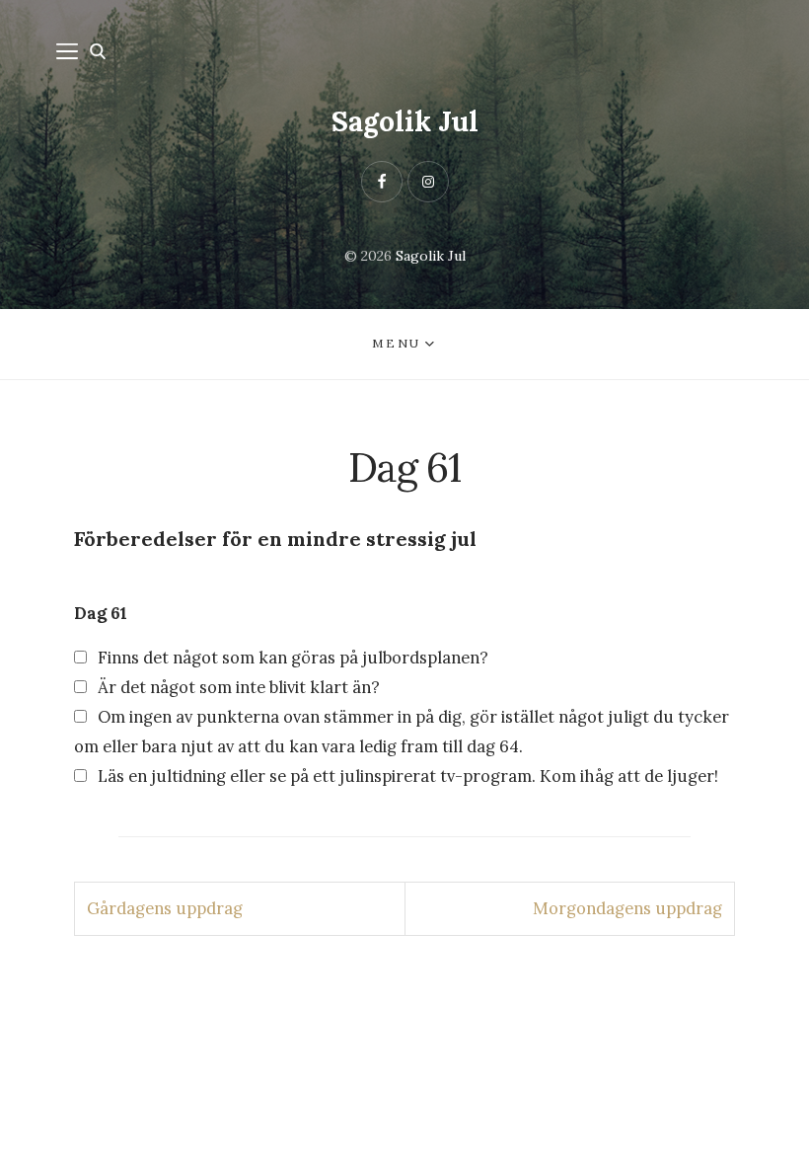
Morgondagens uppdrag (627, 908)
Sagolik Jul (404, 121)
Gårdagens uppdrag (165, 908)
